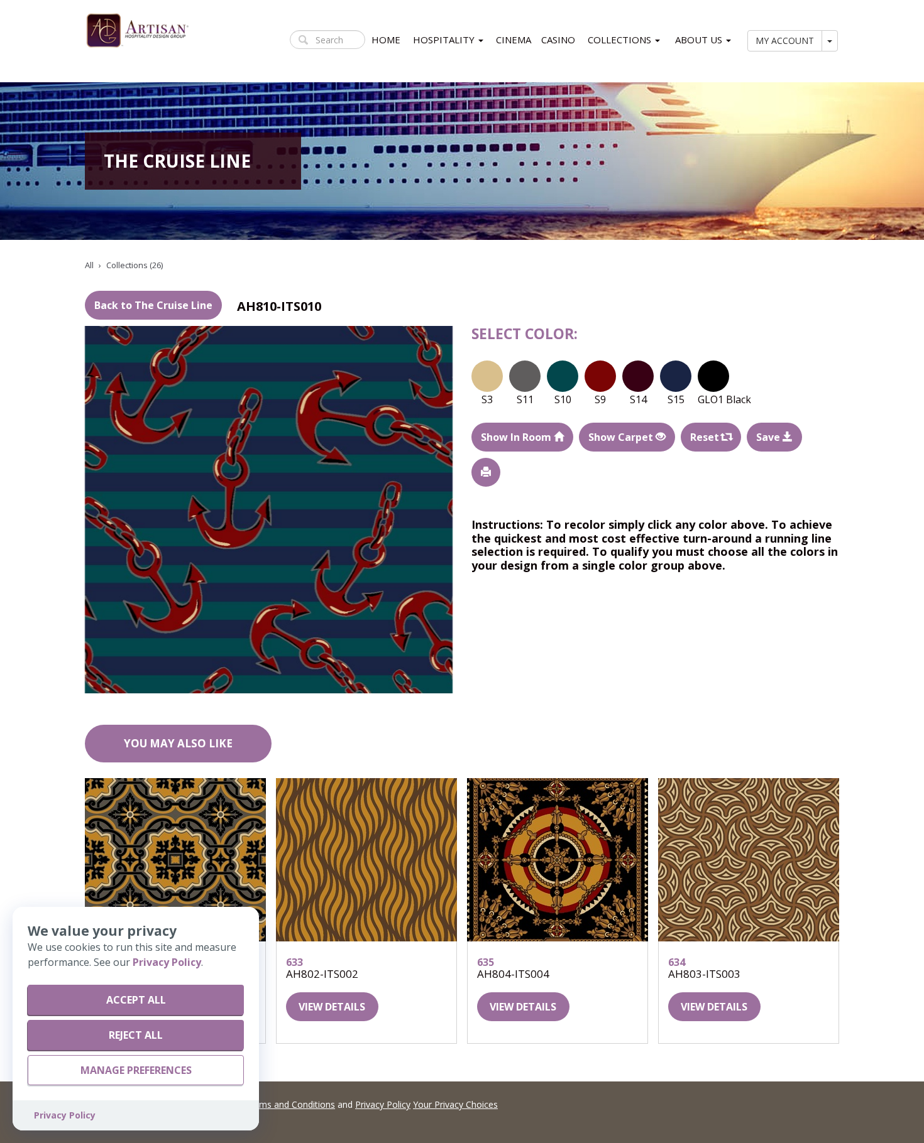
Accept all (136, 1000)
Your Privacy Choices (455, 1104)
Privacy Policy (382, 1104)
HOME (385, 39)
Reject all (136, 1035)
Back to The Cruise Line (153, 305)
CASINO (558, 39)
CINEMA (513, 39)
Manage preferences (136, 1070)
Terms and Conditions (290, 1104)
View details (332, 1007)
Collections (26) (134, 265)
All (89, 265)
